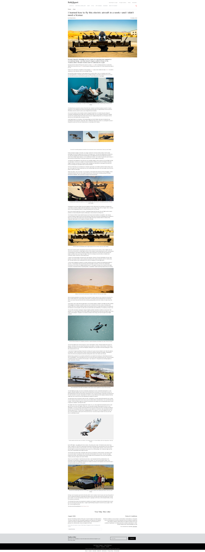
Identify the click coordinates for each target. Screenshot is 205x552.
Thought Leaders (122, 2)
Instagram (98, 546)
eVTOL (91, 69)
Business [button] (105, 5)
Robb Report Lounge (113, 2)
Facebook (103, 546)
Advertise (94, 550)
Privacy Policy (110, 550)
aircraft (92, 64)
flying (82, 66)
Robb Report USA (85, 506)
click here (135, 526)
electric (107, 69)
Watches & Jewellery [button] (80, 5)
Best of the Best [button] (113, 5)
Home (69, 9)
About (86, 550)
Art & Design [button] (99, 5)
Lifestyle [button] (71, 5)
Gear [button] (88, 5)
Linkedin (107, 546)
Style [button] (92, 5)
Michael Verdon (72, 18)
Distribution (104, 550)
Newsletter (134, 2)
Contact (90, 550)
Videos (129, 2)
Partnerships (116, 550)
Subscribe (132, 538)
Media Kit (99, 550)
